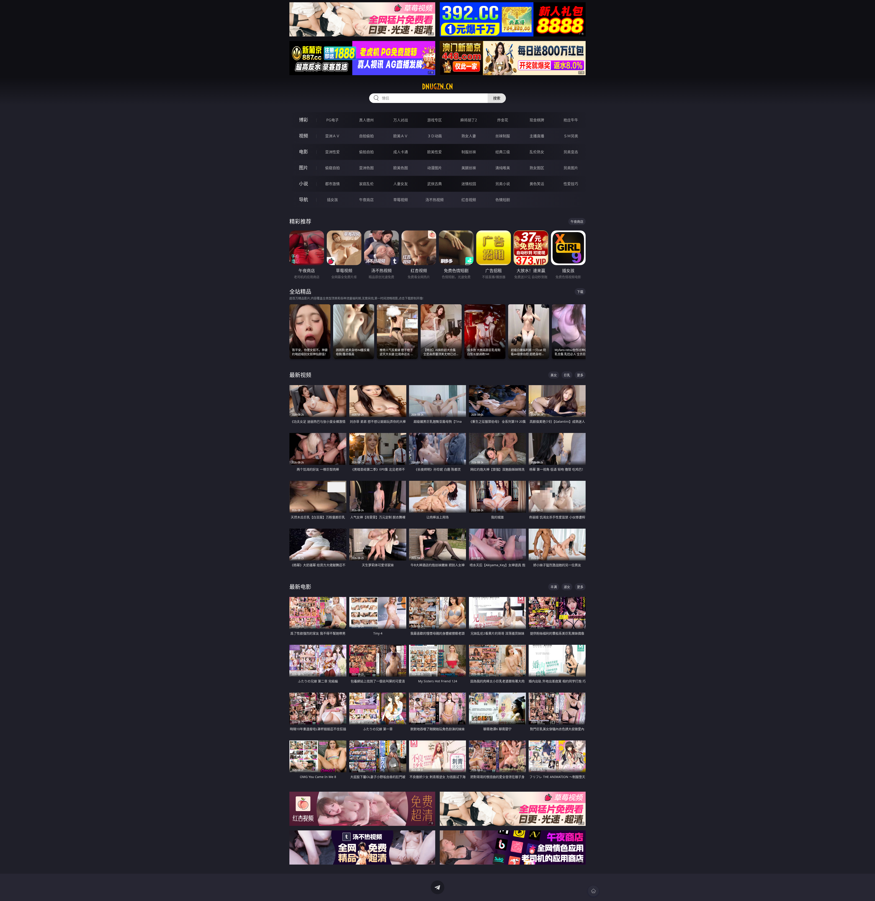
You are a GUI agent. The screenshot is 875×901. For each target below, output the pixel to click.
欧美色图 (400, 167)
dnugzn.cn (437, 86)
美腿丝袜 (468, 167)
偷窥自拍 (332, 167)
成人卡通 (400, 151)
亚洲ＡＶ (332, 135)
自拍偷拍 (366, 135)
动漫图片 (434, 167)
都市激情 (332, 183)
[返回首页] (593, 891)
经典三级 (502, 151)
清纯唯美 (502, 167)
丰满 (554, 587)
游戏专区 (434, 120)
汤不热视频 (434, 199)
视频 (303, 136)
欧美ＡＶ (400, 135)
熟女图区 (537, 167)
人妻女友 (400, 183)
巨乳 (567, 375)
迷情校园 (468, 183)
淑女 (567, 587)
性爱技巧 (571, 183)
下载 (580, 291)
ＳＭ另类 (571, 135)
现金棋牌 (537, 120)
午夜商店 (366, 199)
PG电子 (332, 120)
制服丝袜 (468, 151)
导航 (303, 200)
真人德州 (366, 120)
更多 (580, 375)
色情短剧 (502, 199)
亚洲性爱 (332, 151)
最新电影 (300, 586)
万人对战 (400, 120)
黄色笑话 (537, 183)
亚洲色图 (366, 167)
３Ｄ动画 (434, 135)
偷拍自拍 (366, 151)
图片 (303, 168)
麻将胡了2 (468, 120)
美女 (554, 375)
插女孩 (332, 199)
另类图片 (571, 167)
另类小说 (502, 183)
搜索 (496, 98)
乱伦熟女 (537, 151)
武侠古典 (434, 183)
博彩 (303, 120)
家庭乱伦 (366, 183)
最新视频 (300, 375)
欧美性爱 (434, 151)
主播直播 (537, 135)
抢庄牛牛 (571, 120)
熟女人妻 (468, 135)
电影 (303, 152)
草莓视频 (400, 199)
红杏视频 (468, 199)
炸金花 (502, 120)
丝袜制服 (502, 135)
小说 (303, 184)
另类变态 (571, 151)
